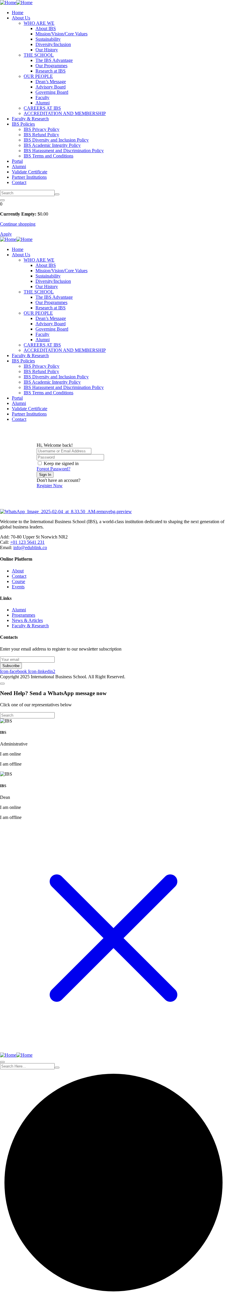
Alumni (42, 102)
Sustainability (48, 39)
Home (17, 12)
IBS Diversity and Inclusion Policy (56, 139)
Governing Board (51, 92)
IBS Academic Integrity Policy (52, 145)
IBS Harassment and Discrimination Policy (64, 150)
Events (18, 586)
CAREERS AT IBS (42, 108)
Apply (6, 234)
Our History (46, 49)
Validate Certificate (29, 171)
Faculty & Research (30, 118)
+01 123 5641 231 (27, 542)
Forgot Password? (53, 468)
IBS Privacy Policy (41, 129)
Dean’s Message (50, 81)
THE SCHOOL (39, 55)
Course (18, 581)
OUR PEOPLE (38, 76)
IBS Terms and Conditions (48, 155)
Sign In (45, 474)
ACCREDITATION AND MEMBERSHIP (65, 113)
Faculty (42, 97)
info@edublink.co (30, 547)
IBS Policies (23, 124)
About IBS (45, 28)
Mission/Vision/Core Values (61, 33)
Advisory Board (50, 86)
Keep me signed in (61, 463)
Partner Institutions (29, 177)
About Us (21, 17)
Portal (17, 161)
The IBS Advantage (54, 60)
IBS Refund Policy (41, 134)
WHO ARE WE (39, 23)
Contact (19, 182)
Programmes (23, 615)
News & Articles (27, 620)
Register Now (50, 485)
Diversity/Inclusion (53, 44)
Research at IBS (50, 70)
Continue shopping (17, 223)
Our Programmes (51, 65)
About (18, 570)
